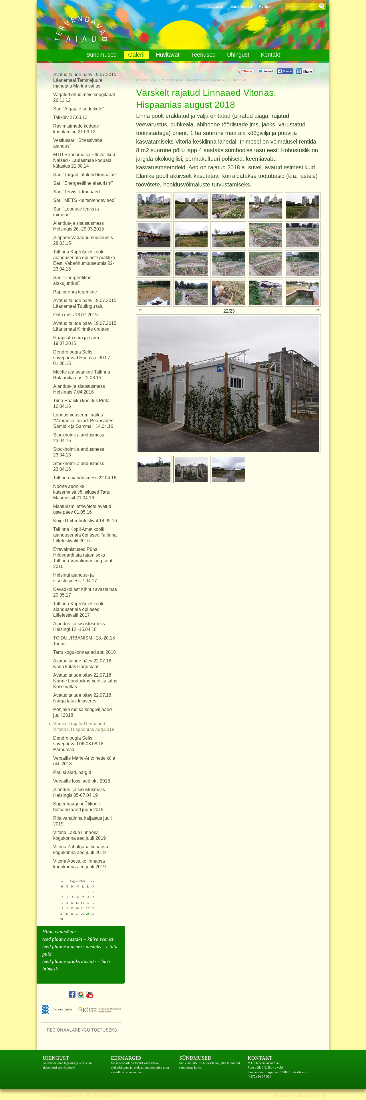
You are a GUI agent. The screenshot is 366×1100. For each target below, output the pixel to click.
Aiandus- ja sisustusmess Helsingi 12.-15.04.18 (79, 626)
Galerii (136, 54)
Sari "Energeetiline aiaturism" (83, 183)
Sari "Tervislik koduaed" (77, 191)
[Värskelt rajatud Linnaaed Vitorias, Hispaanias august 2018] (228, 450)
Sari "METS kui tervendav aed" (84, 200)
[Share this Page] (305, 71)
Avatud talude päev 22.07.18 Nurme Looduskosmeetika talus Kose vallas (85, 681)
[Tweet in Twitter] (266, 71)
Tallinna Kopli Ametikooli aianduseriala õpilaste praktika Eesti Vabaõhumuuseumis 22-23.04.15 (84, 260)
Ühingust (238, 54)
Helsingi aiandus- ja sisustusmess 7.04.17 (75, 578)
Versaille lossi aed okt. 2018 (81, 781)
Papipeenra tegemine (75, 291)
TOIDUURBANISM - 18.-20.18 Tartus (84, 641)
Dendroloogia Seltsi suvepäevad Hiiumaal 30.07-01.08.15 (82, 358)
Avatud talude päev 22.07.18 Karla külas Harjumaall (82, 663)
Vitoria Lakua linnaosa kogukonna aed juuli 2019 (79, 835)
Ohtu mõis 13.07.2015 (75, 314)
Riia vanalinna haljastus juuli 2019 (82, 821)
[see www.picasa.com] (80, 994)
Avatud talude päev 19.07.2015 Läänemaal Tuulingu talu (84, 303)
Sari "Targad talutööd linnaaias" (85, 174)
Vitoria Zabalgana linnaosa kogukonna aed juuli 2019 (80, 849)
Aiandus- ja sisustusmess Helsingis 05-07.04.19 (79, 792)
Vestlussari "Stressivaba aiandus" (77, 143)
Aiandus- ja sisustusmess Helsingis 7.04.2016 (79, 389)
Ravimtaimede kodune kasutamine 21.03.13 (76, 129)
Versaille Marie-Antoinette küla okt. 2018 (84, 761)
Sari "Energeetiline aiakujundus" (72, 280)
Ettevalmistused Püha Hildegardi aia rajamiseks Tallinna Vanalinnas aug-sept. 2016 (83, 558)
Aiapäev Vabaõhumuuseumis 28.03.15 (83, 240)
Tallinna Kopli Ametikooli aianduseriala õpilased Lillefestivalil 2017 (78, 609)
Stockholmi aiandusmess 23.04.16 (78, 437)
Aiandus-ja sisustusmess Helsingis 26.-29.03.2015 (78, 226)
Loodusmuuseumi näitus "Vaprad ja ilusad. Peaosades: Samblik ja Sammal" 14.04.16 (83, 420)
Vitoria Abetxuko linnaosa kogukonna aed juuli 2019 (79, 864)
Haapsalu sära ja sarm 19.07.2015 (76, 340)
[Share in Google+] (246, 71)
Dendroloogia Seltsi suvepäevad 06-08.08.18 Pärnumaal (78, 744)
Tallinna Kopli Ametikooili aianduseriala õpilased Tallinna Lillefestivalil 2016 (85, 535)
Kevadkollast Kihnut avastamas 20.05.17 (85, 592)
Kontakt (265, 6)
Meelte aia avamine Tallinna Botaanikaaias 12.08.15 (81, 375)
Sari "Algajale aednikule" (78, 108)
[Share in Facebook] (285, 71)
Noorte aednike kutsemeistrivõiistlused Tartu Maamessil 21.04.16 (81, 492)
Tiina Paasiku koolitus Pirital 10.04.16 (82, 403)
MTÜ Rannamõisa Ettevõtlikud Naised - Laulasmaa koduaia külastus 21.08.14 (84, 160)
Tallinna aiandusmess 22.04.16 (84, 477)
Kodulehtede (283, 1095)
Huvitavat (214, 6)
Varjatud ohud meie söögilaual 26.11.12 (84, 97)
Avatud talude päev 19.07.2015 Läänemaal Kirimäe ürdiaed (84, 326)
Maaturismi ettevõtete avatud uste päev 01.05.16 (82, 509)
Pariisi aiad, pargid (72, 772)
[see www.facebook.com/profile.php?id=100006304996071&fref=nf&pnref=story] (72, 994)
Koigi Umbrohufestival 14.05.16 (85, 520)
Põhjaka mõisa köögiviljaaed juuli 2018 (82, 712)
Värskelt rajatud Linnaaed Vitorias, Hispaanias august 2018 (78, 29)
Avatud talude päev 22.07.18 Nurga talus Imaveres (82, 698)
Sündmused (241, 6)
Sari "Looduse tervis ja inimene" (76, 212)
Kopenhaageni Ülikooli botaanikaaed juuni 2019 (78, 806)
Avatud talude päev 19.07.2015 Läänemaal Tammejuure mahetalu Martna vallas (84, 80)
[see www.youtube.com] (89, 994)
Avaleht (141, 80)
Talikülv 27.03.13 (70, 117)
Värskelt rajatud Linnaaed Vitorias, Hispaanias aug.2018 (83, 726)
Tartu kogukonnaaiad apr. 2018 (84, 652)
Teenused (203, 54)
